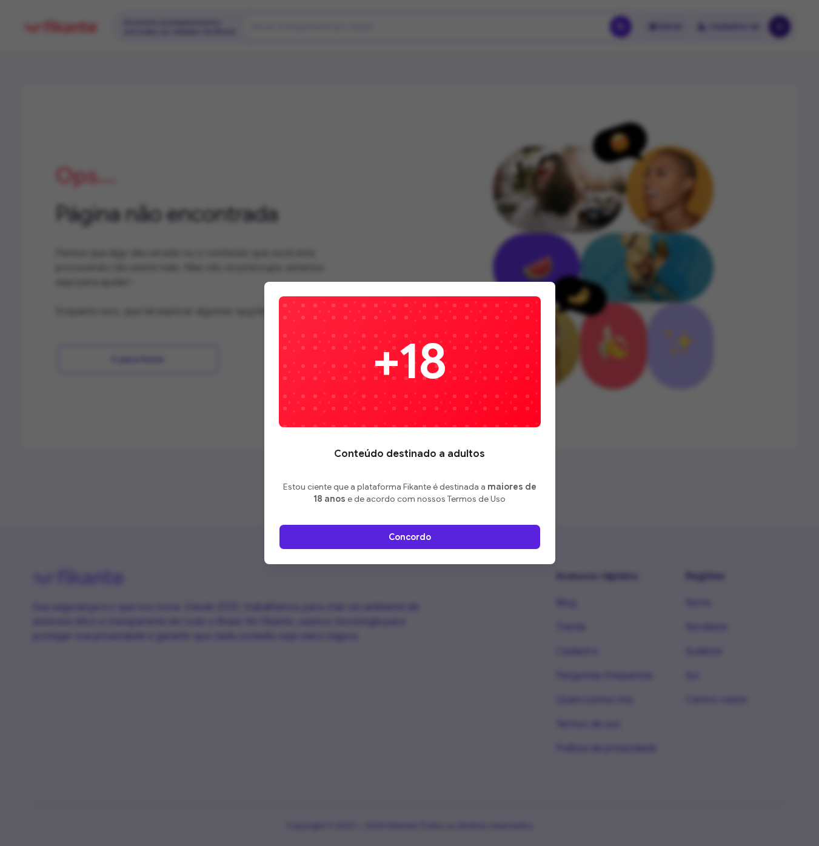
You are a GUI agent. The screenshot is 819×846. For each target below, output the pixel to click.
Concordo (410, 536)
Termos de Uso (476, 498)
